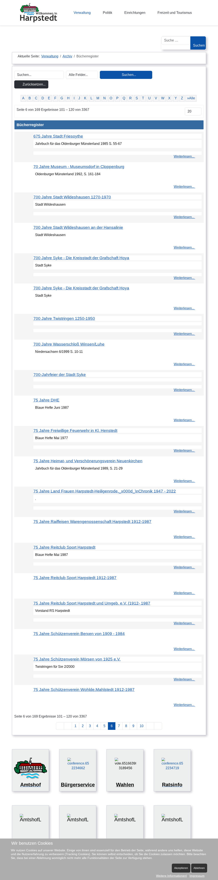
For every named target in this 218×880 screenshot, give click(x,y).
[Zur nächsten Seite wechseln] (150, 726)
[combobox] (176, 40)
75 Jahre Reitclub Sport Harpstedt (64, 547)
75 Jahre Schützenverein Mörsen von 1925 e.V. (76, 659)
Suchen (199, 45)
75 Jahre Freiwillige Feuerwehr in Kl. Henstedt (75, 430)
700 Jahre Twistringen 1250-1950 (64, 318)
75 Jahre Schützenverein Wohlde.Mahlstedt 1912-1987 (84, 689)
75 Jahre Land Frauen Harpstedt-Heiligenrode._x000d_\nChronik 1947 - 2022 (104, 491)
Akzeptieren (181, 868)
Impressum (197, 875)
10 (141, 726)
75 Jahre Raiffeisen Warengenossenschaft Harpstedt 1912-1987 (92, 521)
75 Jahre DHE (46, 400)
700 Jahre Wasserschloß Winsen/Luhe (69, 344)
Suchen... (128, 75)
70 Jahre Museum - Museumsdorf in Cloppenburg (78, 166)
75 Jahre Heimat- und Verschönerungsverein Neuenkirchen (87, 461)
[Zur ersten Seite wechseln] (60, 726)
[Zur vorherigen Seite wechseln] (68, 726)
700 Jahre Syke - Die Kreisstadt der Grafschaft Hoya (81, 258)
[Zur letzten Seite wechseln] (158, 726)
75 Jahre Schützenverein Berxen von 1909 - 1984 (79, 633)
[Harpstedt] (38, 12)
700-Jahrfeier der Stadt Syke (59, 374)
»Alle (191, 98)
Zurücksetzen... (34, 84)
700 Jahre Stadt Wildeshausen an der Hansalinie (78, 227)
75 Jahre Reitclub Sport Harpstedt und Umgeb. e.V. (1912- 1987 (91, 603)
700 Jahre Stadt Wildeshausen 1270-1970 (72, 197)
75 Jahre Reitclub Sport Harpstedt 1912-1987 (74, 577)
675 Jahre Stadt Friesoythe (58, 136)
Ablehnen (199, 868)
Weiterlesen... (184, 156)
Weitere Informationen (171, 875)
